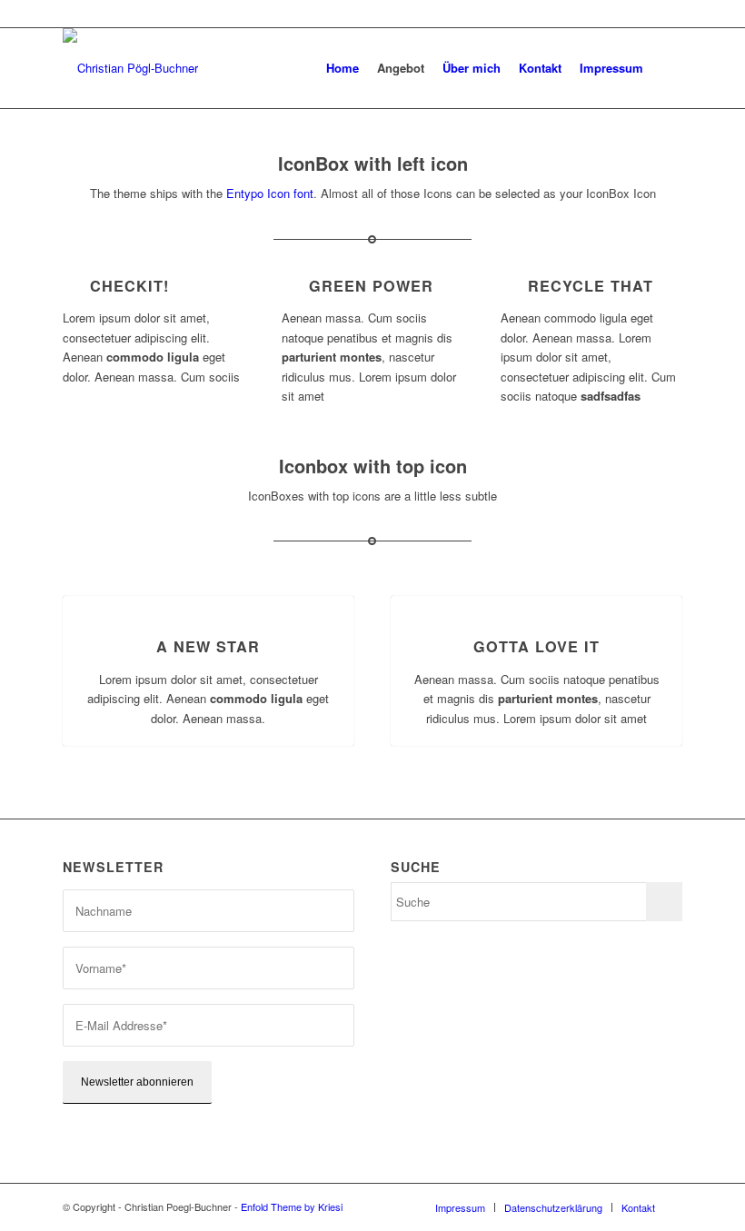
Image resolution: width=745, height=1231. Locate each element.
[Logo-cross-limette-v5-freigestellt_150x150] (130, 68)
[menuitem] (342, 68)
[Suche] (667, 68)
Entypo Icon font (269, 193)
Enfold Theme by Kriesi (292, 1206)
